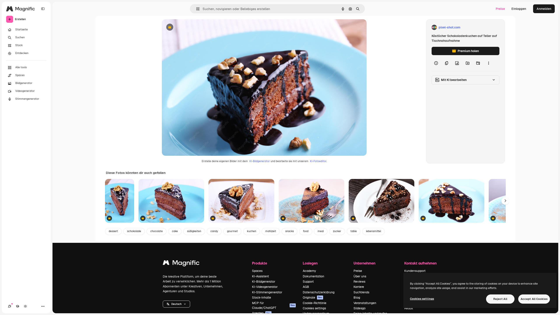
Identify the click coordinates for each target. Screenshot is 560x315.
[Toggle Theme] (25, 306)
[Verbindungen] (9, 306)
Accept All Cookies (534, 299)
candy (214, 231)
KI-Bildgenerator (259, 161)
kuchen (251, 231)
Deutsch (176, 304)
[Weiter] (505, 201)
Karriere (359, 287)
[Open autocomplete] (196, 8)
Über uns (360, 276)
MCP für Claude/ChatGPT (273, 305)
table (353, 231)
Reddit (408, 308)
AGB (306, 287)
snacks (289, 231)
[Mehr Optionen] (488, 63)
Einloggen (518, 9)
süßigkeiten (194, 231)
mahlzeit (270, 231)
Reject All (500, 299)
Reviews (359, 282)
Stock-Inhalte (261, 297)
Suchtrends (361, 292)
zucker (337, 231)
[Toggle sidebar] (42, 8)
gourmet (232, 231)
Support (308, 282)
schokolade (134, 231)
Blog (357, 297)
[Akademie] (17, 306)
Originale (312, 297)
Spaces (257, 271)
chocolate (156, 231)
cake (175, 231)
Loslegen (310, 263)
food (305, 231)
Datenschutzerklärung (318, 292)
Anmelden (544, 9)
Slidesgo (360, 308)
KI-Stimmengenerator (267, 292)
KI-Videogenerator (265, 287)
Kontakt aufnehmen (420, 263)
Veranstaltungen (365, 303)
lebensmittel (373, 231)
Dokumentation (313, 276)
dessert (113, 231)
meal (321, 231)
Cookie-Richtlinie (314, 303)
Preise (500, 9)
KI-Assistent (260, 276)
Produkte (259, 263)
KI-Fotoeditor (318, 161)
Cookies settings (314, 308)
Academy (309, 271)
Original (190, 27)
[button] (176, 304)
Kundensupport (414, 271)
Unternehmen (364, 263)
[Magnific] (181, 263)
